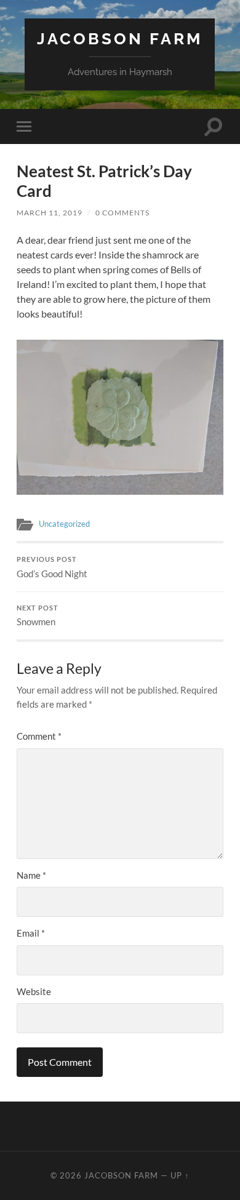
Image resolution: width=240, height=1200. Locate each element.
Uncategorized (64, 524)
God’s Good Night (52, 567)
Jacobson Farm (119, 38)
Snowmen (37, 616)
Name (31, 875)
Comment (39, 736)
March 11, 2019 (49, 212)
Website (34, 991)
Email (31, 932)
